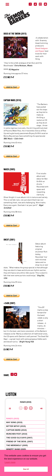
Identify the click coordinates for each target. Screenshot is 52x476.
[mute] (42, 408)
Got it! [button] (26, 469)
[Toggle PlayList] (10, 409)
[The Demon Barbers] (28, 17)
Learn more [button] (10, 462)
